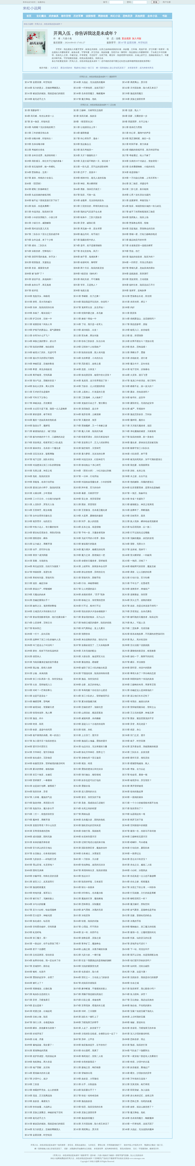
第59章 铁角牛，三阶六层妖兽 (87, 217)
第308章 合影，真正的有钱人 (87, 685)
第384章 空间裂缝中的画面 (134, 825)
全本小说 (152, 16)
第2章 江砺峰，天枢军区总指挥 (88, 110)
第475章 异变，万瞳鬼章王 (37, 1000)
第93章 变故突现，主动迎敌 (135, 279)
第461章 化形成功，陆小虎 (86, 972)
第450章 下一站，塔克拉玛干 (135, 949)
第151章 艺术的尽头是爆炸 (37, 392)
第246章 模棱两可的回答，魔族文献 (139, 566)
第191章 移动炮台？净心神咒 (87, 465)
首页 (29, 16)
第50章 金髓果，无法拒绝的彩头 (88, 200)
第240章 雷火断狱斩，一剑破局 (137, 555)
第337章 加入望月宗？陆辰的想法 (40, 741)
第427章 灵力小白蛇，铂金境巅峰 (40, 910)
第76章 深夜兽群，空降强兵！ (39, 251)
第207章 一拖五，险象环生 (134, 493)
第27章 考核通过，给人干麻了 (136, 155)
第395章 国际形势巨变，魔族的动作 (90, 848)
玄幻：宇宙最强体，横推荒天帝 (146, 1149)
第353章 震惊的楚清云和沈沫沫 (88, 769)
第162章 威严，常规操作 (133, 409)
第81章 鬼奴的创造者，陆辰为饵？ (138, 257)
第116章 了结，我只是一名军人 (88, 324)
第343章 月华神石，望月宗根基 (39, 752)
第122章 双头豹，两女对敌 (86, 335)
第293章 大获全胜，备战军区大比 (89, 656)
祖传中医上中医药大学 (133, 1145)
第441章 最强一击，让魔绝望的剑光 (139, 932)
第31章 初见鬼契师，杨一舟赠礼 (40, 167)
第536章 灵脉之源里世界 (133, 99)
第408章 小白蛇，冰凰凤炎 (134, 870)
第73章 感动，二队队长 (36, 245)
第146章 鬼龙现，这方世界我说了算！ (91, 380)
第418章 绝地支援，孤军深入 (38, 893)
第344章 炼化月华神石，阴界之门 (89, 752)
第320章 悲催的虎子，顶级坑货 (88, 707)
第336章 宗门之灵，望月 (133, 735)
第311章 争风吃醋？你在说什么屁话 (90, 690)
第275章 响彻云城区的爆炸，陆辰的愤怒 (92, 623)
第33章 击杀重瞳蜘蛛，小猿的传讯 (138, 167)
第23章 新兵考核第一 (83, 150)
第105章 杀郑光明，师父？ (134, 302)
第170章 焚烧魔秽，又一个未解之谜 (90, 426)
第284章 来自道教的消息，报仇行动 (90, 639)
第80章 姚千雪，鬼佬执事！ (86, 257)
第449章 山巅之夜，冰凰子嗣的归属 (90, 949)
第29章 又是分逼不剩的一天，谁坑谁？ (91, 161)
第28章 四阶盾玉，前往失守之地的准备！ (44, 161)
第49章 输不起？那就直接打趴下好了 (42, 200)
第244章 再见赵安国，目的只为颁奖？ (42, 566)
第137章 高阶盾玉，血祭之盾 (87, 364)
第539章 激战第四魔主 (132, 93)
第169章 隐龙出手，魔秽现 (37, 426)
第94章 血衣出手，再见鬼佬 (38, 285)
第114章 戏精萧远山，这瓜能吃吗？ (139, 319)
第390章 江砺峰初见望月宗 (134, 837)
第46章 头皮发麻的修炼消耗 (38, 195)
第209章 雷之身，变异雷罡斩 (87, 499)
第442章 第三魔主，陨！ (36, 938)
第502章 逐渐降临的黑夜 (36, 1050)
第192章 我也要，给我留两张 (135, 465)
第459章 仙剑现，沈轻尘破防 (135, 966)
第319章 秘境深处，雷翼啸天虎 (39, 707)
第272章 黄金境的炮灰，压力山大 (89, 617)
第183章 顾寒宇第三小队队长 (135, 448)
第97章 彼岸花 (31, 290)
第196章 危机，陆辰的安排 (37, 476)
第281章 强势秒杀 (81, 634)
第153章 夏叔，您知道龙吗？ (135, 392)
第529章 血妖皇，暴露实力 (37, 1101)
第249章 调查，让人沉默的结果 (137, 572)
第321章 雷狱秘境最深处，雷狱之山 (139, 707)
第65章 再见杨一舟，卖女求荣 (87, 228)
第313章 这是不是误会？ (36, 696)
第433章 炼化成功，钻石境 (37, 921)
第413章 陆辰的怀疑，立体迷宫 (88, 882)
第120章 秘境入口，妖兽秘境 (135, 330)
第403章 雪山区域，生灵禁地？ (39, 865)
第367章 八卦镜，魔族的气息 (38, 797)
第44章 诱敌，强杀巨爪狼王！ (87, 189)
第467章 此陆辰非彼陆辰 (84, 983)
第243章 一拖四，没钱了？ (134, 561)
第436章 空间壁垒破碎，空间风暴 (40, 927)
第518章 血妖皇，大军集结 (86, 1079)
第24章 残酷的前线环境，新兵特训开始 (140, 150)
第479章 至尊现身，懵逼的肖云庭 (89, 1005)
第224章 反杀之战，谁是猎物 (87, 527)
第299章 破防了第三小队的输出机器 (90, 668)
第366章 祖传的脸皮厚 (132, 791)
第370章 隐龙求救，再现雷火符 (39, 803)
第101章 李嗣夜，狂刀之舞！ (87, 296)
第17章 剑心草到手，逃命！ (86, 138)
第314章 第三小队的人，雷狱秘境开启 (91, 696)
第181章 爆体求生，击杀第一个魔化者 (42, 448)
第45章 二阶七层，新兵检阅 (135, 189)
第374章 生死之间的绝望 (84, 808)
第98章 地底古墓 (81, 290)
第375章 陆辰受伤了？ (132, 808)
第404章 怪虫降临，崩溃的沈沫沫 (89, 865)
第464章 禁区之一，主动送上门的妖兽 (91, 977)
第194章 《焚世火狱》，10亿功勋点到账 (92, 471)
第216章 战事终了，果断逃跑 (135, 510)
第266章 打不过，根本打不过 (87, 606)
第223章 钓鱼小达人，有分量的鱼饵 (41, 527)
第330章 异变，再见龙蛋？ (134, 724)
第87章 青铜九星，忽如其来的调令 (138, 268)
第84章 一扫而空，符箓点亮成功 (137, 262)
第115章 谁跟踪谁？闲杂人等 (38, 324)
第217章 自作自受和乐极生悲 (38, 516)
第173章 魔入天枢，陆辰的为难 (88, 431)
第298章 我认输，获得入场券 (38, 668)
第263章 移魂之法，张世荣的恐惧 (89, 600)
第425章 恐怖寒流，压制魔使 (87, 904)
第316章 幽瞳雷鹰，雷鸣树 (37, 701)
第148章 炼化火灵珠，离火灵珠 (39, 386)
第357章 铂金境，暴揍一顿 (134, 775)
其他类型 (140, 16)
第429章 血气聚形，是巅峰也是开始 (139, 910)
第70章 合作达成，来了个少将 (39, 240)
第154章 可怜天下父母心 (36, 397)
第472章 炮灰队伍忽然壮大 (37, 994)
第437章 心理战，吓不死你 (86, 927)
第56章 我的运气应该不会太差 (87, 212)
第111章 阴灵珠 (129, 313)
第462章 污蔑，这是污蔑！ (134, 972)
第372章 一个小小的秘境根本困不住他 (140, 803)
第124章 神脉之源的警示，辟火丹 (40, 341)
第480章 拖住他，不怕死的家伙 (137, 1005)
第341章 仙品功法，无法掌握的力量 (90, 746)
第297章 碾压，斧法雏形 (133, 662)
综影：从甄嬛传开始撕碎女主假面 (78, 1149)
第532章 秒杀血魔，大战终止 (38, 1107)
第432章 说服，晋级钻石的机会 (137, 915)
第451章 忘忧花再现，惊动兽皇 (39, 955)
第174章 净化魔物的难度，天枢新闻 (139, 431)
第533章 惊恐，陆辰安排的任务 (88, 1107)
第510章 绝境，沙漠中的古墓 (135, 1062)
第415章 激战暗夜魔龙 (35, 887)
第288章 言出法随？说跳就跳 (135, 645)
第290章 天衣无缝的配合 (84, 651)
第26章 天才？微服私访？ (85, 155)
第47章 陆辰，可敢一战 (84, 195)
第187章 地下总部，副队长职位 (39, 459)
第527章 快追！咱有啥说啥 (86, 1095)
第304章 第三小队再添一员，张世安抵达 (44, 679)
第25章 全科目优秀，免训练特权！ (41, 155)
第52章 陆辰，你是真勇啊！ (38, 206)
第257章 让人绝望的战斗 (84, 589)
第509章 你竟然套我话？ (84, 1062)
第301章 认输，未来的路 (36, 673)
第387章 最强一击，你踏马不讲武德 (139, 831)
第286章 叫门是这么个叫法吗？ (39, 645)
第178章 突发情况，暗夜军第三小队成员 (44, 442)
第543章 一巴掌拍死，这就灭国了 (89, 88)
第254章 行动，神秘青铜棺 (86, 583)
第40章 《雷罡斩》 (33, 183)
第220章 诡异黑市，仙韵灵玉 (38, 521)
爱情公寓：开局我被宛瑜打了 (110, 1145)
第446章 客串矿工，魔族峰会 (87, 943)
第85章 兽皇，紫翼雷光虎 (37, 268)
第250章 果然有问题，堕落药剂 (39, 578)
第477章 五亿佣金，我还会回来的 (138, 1000)
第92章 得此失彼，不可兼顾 (86, 279)
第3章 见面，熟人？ (131, 110)
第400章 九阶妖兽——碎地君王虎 (40, 859)
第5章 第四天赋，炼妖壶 (84, 116)
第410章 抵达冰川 (81, 876)
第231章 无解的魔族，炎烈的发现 (138, 538)
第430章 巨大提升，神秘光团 (38, 915)
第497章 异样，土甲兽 (83, 1039)
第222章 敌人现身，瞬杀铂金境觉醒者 (140, 521)
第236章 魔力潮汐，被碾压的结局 (89, 549)
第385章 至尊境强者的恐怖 (37, 831)
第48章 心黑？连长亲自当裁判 (136, 195)
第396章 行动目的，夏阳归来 (135, 848)
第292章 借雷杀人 (33, 656)
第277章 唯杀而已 (33, 628)
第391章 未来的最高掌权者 (37, 842)
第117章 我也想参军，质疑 (134, 324)
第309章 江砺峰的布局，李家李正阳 (139, 685)
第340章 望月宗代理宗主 (36, 746)
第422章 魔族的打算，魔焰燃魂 (88, 898)
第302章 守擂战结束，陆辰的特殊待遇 (91, 673)
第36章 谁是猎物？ (131, 172)
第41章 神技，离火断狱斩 (85, 183)
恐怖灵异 (128, 16)
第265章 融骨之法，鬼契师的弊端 (40, 606)
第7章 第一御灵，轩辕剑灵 (37, 122)
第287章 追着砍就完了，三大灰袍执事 (91, 645)
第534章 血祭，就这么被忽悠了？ (138, 1107)
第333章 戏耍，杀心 (131, 730)
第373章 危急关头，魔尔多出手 (39, 808)
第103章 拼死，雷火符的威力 (38, 302)
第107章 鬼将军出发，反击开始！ (89, 307)
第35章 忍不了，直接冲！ (85, 172)
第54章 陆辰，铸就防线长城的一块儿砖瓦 (141, 206)
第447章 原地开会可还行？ (134, 943)
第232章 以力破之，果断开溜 (38, 544)
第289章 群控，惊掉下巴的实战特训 (41, 651)
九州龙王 (54, 68)
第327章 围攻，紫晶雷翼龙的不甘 (138, 718)
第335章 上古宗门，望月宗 (86, 735)
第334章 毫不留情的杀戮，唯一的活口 (42, 735)
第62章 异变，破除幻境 (84, 223)
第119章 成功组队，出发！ (86, 330)
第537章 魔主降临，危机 (84, 99)
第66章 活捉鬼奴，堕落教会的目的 (138, 228)
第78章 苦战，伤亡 (131, 251)
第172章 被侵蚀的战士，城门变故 (40, 431)
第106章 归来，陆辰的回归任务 (39, 307)
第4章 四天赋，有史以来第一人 (39, 116)
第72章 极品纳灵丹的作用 (134, 240)
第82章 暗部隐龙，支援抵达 (38, 262)
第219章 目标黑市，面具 (133, 516)
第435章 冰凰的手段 (131, 921)
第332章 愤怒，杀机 (82, 730)
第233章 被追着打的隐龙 (84, 544)
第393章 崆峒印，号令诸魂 (134, 842)
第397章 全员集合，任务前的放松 (40, 853)
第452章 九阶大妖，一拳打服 (87, 955)
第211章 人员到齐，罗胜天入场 (39, 504)
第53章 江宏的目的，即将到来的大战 (90, 206)
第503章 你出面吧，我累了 (86, 1050)
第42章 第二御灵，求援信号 (135, 183)
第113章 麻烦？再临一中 (84, 319)
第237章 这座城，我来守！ (134, 549)
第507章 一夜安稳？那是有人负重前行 (140, 1056)
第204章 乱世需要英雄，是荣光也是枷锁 (141, 487)
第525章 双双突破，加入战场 (135, 1090)
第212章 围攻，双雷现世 (84, 504)
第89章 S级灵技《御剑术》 (86, 274)
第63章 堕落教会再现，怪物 (135, 223)
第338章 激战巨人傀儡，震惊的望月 (90, 741)
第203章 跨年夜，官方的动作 (87, 487)
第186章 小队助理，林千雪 (134, 454)
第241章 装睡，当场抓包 (36, 561)
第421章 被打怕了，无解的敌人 (39, 898)
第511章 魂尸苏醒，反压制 (37, 1067)
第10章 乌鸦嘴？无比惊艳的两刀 (40, 127)
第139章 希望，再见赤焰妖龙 (38, 369)
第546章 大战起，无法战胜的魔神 (89, 82)
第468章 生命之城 (130, 983)
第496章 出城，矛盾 (34, 1039)
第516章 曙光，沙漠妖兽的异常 (137, 1073)
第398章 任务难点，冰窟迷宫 (87, 853)
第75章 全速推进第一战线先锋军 (137, 245)
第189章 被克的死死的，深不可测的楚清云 (142, 459)
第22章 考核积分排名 (34, 150)
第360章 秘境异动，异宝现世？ (137, 780)
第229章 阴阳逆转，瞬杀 (36, 538)
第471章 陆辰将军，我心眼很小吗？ (139, 989)
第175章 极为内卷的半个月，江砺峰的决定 (45, 437)
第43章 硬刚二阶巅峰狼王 (37, 189)
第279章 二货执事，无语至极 (135, 628)
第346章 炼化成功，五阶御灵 (38, 758)
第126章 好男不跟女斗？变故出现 (138, 341)
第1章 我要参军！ (33, 110)
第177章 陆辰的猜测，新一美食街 (138, 437)
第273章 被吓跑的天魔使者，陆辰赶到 (140, 617)
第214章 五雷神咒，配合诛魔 (38, 510)
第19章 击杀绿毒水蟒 (34, 144)
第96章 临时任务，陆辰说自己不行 (138, 285)
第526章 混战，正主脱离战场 (38, 1095)
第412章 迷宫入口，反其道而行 (39, 882)
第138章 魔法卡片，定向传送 (135, 364)
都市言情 (66, 16)
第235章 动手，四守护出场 (37, 549)
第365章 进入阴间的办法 (84, 791)
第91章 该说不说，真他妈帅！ (39, 279)
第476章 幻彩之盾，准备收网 (87, 1000)
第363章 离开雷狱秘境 (132, 786)
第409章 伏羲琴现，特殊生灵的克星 (41, 876)
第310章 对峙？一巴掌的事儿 (38, 690)
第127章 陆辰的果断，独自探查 (39, 347)
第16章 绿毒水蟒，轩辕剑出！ (39, 138)
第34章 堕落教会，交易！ (37, 172)
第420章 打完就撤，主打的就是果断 (139, 893)
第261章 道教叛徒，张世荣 (134, 594)
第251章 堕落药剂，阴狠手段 (87, 578)
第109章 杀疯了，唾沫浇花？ (38, 313)
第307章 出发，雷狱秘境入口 (38, 685)
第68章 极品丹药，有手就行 (86, 234)
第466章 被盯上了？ (34, 983)
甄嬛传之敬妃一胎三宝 (84, 68)
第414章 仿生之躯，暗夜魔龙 (135, 882)
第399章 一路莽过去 (131, 853)
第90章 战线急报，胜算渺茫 (135, 274)
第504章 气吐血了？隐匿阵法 (135, 1050)
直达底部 (126, 38)
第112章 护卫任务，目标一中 (38, 319)
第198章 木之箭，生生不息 (134, 476)
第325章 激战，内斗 (34, 718)
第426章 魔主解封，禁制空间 (135, 904)
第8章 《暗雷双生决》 (83, 122)
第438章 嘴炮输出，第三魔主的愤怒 (139, 927)
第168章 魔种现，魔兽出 (133, 420)
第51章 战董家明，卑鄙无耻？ (136, 200)
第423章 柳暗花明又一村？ (134, 898)
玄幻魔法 (41, 16)
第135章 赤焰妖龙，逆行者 (134, 358)
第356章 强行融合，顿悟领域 (87, 775)
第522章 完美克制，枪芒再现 (135, 1084)
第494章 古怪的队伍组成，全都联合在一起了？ (95, 1034)
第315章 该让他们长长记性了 (135, 696)
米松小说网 (28, 24)
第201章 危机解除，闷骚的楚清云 (138, 482)
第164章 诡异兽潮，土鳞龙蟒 (87, 414)
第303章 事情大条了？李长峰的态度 (139, 673)
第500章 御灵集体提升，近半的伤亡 (90, 1045)
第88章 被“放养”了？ (34, 274)
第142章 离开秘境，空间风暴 (38, 375)
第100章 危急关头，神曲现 (37, 296)
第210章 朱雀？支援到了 (133, 499)
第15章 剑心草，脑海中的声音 (136, 133)
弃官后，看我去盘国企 (77, 1145)
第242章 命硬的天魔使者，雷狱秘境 (90, 561)
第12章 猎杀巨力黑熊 (132, 127)
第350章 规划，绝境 (82, 763)
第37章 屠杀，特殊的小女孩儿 (39, 178)
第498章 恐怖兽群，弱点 (133, 1039)
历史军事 (78, 16)
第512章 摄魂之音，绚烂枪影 (87, 1067)
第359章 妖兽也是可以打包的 (87, 780)
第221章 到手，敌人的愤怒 (86, 521)
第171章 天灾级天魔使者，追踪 (137, 426)
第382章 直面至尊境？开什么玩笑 (40, 825)
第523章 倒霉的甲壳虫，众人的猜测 (41, 1090)
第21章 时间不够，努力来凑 (135, 144)
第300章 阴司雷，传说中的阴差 (137, 668)
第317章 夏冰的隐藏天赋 (84, 701)
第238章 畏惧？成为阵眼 (36, 555)
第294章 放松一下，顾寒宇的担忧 (138, 656)
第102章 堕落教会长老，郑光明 (137, 296)
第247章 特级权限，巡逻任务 (38, 572)
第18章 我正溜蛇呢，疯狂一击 (136, 138)
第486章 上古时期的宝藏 (133, 1017)
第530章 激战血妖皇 (82, 1101)
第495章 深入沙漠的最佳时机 (135, 1034)
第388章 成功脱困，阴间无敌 (38, 837)
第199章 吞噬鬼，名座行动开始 (39, 482)
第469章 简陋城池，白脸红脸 (38, 989)
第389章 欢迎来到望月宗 (84, 837)
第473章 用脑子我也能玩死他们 (88, 994)
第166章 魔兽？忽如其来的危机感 (40, 420)
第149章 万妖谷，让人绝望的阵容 (89, 386)
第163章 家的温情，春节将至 (38, 414)
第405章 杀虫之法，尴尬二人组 (137, 865)
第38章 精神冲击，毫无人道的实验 (89, 178)
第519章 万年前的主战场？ (134, 1079)
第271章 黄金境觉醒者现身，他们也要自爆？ (46, 617)
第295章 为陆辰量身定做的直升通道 (41, 662)
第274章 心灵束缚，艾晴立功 (38, 623)
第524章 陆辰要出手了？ (84, 1090)
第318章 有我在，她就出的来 (135, 701)
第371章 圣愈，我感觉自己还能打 (89, 803)
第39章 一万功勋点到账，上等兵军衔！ (140, 178)
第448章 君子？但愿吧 (35, 949)
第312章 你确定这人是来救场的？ (138, 690)
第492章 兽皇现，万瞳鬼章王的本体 (139, 1028)
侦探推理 (91, 16)
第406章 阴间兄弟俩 (34, 870)
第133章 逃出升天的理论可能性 (39, 358)
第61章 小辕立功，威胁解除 (38, 223)
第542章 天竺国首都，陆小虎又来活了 (140, 88)
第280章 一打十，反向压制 (37, 634)
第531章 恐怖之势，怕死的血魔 (137, 1101)
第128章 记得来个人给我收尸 (87, 347)
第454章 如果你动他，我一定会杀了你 (42, 960)
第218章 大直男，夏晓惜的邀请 (88, 516)
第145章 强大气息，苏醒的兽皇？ (40, 380)
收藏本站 (41, 2)
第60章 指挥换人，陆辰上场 (135, 217)
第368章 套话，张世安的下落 (87, 797)
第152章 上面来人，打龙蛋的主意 (89, 392)
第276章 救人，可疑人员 (133, 623)
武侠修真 (53, 16)
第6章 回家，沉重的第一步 (134, 116)
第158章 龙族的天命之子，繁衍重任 (90, 403)
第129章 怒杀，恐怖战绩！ (134, 347)
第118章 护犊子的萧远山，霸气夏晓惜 (42, 330)
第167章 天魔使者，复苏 (84, 420)
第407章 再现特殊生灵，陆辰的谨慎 (90, 870)
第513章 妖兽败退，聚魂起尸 (135, 1067)
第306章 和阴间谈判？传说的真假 (138, 679)
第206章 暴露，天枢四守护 (86, 493)
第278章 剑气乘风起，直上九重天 (89, 628)
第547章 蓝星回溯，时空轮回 (132, 42)
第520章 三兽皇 (32, 1084)
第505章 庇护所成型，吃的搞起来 (40, 1056)
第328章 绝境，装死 (34, 724)
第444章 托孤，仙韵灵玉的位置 (137, 938)
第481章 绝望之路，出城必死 (38, 1011)
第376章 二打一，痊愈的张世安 (39, 814)
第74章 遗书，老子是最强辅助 (87, 245)
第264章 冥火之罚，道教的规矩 (137, 600)
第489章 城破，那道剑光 (133, 1022)
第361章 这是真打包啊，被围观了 (40, 786)
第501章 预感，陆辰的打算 (134, 1045)
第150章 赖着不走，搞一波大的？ (138, 386)
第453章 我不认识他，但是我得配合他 (140, 955)
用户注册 (167, 2)
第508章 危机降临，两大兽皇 (38, 1062)
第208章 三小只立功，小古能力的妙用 (42, 499)
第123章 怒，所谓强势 (132, 335)
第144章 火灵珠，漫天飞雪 (134, 375)
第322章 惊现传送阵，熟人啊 (38, 713)
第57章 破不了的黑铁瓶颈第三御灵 (138, 212)
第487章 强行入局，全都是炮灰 (39, 1022)
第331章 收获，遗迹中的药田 (38, 730)
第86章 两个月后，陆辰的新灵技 (88, 268)
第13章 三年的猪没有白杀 (37, 133)
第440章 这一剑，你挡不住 (86, 932)
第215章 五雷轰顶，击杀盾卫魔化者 (90, 510)
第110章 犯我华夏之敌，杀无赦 (88, 313)
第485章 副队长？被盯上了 (86, 1017)
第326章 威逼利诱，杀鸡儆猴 (87, 718)
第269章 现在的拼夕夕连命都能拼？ (90, 611)
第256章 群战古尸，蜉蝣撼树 (38, 589)
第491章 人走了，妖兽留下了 (87, 1028)
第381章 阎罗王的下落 (132, 820)
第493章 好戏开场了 (34, 1034)
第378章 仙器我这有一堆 (133, 814)
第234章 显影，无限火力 (133, 544)
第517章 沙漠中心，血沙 (36, 1079)
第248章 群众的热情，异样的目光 (89, 572)
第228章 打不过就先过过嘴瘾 (135, 532)
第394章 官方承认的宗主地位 (38, 848)
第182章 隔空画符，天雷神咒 (87, 448)
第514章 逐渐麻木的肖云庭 (37, 1073)
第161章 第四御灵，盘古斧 (86, 409)
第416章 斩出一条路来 (83, 887)
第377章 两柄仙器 (81, 814)
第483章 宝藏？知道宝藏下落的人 (138, 1011)
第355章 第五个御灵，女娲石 (38, 775)
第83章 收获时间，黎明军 (85, 262)
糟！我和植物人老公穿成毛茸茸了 (111, 68)
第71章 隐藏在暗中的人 (84, 240)
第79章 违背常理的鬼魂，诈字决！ (41, 257)
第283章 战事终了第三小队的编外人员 (42, 639)
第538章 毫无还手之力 (35, 99)
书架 (164, 16)
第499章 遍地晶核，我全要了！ (39, 1045)
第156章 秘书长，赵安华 (133, 397)
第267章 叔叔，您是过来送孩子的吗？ (140, 606)
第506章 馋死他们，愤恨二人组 (88, 1056)
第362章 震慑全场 (81, 786)
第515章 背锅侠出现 (82, 1073)
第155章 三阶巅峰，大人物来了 (88, 397)
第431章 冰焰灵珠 (81, 915)
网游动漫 (103, 16)
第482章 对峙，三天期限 (84, 1011)
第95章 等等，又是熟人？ (85, 285)
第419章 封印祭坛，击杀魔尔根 (88, 893)
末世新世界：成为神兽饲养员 (140, 68)
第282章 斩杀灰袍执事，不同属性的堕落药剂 (143, 634)
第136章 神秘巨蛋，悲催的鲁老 (39, 364)
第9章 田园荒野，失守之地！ (135, 122)
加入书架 (136, 38)
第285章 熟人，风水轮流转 (134, 639)
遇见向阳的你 (66, 68)
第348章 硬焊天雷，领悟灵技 (135, 758)
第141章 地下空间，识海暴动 (135, 369)
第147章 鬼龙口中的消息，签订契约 (139, 380)
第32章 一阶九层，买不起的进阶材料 (90, 167)
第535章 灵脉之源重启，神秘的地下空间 (44, 1112)
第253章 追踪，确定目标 (36, 583)
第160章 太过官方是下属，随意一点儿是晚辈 (46, 409)
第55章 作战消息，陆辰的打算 (39, 212)
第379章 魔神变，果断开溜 (37, 820)
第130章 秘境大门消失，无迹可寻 (40, 352)
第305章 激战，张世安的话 (86, 679)
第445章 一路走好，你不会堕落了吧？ (42, 943)
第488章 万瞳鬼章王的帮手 (86, 1022)
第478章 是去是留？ (34, 1005)
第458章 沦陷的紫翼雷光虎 (86, 966)
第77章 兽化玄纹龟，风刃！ (86, 251)
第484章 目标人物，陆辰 (36, 1017)
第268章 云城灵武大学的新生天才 (40, 611)
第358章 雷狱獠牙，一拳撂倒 (38, 780)
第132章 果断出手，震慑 (133, 352)
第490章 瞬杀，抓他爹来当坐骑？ (40, 1028)
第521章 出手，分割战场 (84, 1084)
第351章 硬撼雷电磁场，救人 (135, 763)
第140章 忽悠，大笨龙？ (84, 369)
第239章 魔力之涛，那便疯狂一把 (89, 555)
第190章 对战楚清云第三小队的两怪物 (42, 465)
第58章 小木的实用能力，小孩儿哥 (41, 217)
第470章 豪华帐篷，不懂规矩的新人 (90, 989)
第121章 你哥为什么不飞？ (37, 335)
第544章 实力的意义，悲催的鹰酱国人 (42, 88)
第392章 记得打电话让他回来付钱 (89, 842)
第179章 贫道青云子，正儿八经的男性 (91, 442)
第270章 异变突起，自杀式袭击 (137, 611)
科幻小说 (115, 16)
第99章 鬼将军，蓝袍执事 (134, 290)
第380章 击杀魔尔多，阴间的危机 (89, 820)
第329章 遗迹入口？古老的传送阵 (89, 724)
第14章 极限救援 (81, 133)
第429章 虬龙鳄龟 (33, 932)
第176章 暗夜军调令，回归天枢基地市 (91, 437)
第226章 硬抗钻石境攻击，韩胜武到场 (42, 532)
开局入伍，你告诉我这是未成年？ (48, 24)
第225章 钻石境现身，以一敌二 (137, 527)
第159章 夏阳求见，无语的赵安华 (138, 403)
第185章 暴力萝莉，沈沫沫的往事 (89, 454)
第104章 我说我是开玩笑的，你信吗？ (91, 302)
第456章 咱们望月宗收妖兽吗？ (137, 960)
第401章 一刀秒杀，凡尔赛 (86, 859)
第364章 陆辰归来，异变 (36, 791)
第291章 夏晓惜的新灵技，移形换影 (139, 651)
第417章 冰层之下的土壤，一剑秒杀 (139, 887)
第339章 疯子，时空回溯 (133, 741)
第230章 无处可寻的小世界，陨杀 (89, 538)
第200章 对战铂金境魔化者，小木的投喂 (92, 482)
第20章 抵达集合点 (82, 144)
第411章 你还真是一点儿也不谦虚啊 (139, 876)
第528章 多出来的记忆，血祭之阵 (138, 1095)
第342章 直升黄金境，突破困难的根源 (140, 746)
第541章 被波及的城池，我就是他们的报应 (45, 93)
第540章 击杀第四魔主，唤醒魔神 (89, 93)
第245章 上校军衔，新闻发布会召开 (90, 566)
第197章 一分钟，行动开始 (86, 476)
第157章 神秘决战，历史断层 (38, 403)
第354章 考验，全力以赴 (133, 769)
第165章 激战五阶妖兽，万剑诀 (137, 414)
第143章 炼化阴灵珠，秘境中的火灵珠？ (92, 375)
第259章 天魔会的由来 (35, 594)
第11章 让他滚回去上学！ (85, 127)
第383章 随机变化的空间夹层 (87, 825)
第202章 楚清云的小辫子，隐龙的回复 (42, 487)
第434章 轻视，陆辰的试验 (86, 921)
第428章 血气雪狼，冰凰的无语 (88, 910)
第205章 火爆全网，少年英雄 (38, 493)
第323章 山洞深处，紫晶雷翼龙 (88, 713)
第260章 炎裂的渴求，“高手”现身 (89, 594)
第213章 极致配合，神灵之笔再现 (138, 504)
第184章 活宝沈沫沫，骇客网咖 (39, 454)
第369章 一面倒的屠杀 (132, 797)
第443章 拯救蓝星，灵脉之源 (87, 938)
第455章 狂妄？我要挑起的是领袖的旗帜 (92, 960)
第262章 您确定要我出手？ (37, 600)
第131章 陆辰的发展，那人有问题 (89, 352)
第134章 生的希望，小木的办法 (88, 358)
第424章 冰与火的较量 (35, 904)
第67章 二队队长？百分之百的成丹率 (42, 234)
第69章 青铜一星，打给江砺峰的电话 (139, 234)
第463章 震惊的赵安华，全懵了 (39, 977)
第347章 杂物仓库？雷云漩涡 (87, 758)
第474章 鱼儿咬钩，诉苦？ (134, 994)
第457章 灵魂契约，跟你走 (37, 966)
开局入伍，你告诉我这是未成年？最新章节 (71, 1155)
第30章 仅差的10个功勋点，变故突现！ (140, 161)
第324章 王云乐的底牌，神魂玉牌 (138, 713)
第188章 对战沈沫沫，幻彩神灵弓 (89, 459)
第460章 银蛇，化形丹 (35, 972)
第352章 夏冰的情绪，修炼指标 (39, 769)
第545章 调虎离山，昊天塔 (134, 82)
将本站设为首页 (29, 2)
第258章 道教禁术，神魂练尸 (135, 589)
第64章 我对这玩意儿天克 (37, 228)
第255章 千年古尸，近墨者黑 (135, 583)
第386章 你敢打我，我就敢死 (87, 831)
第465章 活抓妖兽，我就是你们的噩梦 (140, 977)
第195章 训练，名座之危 (133, 471)
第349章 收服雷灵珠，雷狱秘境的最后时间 (45, 763)
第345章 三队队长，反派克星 (135, 752)
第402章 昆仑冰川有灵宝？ (134, 859)
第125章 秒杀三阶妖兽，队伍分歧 (89, 341)
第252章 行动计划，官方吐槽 (135, 578)
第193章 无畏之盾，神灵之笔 (38, 471)
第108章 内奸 (128, 307)
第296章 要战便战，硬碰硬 (86, 662)
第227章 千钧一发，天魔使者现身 (89, 532)
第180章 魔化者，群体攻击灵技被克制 (140, 442)
